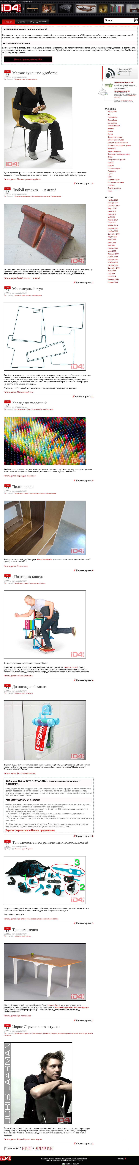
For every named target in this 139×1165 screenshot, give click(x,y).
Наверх (121, 1158)
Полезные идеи (20, 79)
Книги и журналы (114, 151)
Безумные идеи (114, 126)
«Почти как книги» (28, 576)
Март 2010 (112, 223)
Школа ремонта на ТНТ (122, 91)
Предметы (29, 79)
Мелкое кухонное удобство (35, 72)
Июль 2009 (112, 240)
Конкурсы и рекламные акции (119, 154)
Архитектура (83, 1033)
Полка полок (22, 486)
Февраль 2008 (113, 279)
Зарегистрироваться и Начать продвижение (30, 830)
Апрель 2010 (113, 220)
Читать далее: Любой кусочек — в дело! (22, 278)
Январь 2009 (113, 257)
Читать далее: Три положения (17, 1016)
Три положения (25, 929)
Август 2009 (112, 237)
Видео (110, 131)
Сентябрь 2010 (114, 206)
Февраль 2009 (113, 254)
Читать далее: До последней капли (19, 773)
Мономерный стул (27, 288)
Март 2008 (112, 277)
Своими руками (56, 196)
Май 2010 (111, 217)
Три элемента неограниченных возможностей (50, 842)
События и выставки (116, 182)
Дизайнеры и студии (24, 409)
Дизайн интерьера (115, 137)
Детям (110, 134)
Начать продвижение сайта (28, 59)
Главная (8, 22)
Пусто (110, 174)
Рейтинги (38, 22)
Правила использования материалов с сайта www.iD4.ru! (64, 1158)
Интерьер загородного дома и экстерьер (64, 1033)
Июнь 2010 (112, 214)
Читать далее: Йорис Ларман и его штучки (23, 1139)
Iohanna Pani (53, 1005)
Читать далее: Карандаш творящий (20, 476)
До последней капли (29, 686)
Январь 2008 (113, 282)
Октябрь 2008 (113, 265)
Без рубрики (112, 120)
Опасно (111, 165)
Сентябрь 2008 (114, 268)
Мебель (28, 295)
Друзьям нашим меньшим (23, 196)
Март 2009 (112, 251)
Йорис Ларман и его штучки (35, 1026)
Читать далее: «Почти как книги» (18, 676)
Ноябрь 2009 (113, 231)
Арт (16, 409)
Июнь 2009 (112, 243)
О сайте (21, 22)
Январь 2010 (113, 225)
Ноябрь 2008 (113, 262)
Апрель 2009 (113, 248)
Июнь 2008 (112, 271)
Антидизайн (112, 112)
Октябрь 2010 (113, 203)
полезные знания (126, 100)
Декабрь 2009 (113, 228)
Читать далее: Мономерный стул (18, 392)
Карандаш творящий (29, 402)
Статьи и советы (114, 188)
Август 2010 (112, 209)
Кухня (35, 79)
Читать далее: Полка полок (16, 566)
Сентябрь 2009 (114, 234)
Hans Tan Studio (44, 559)
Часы (110, 191)
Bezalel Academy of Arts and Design (72, 1007)
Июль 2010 (112, 211)
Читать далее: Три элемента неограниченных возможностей (31, 919)
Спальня (111, 185)
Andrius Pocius (70, 667)
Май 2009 (111, 245)
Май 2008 (111, 274)
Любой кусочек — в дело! (34, 189)
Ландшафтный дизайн (116, 160)
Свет (110, 177)
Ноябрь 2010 (113, 200)
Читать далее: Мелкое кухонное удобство (22, 179)
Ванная (111, 128)
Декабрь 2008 (113, 260)
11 (92, 396)
